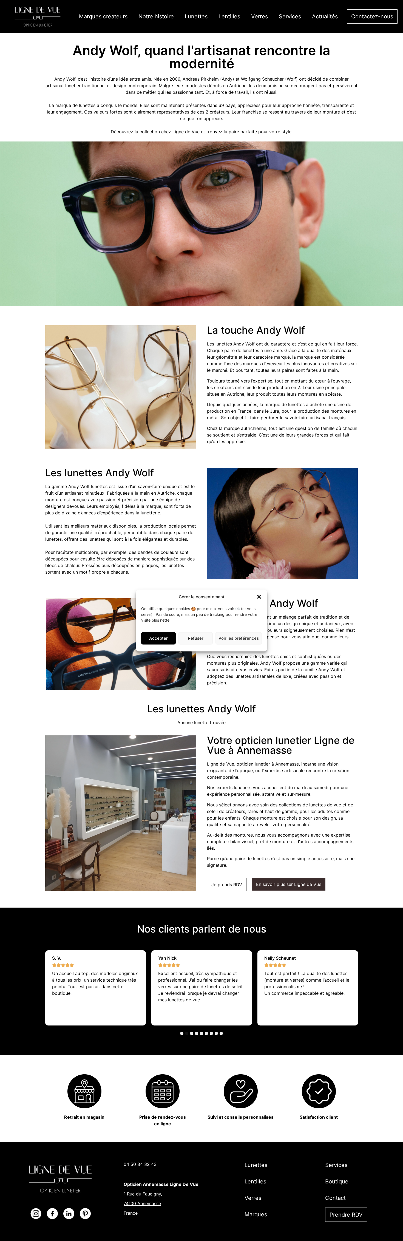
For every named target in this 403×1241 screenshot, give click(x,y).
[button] (259, 597)
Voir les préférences (238, 638)
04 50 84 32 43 (140, 1164)
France (131, 1213)
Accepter (158, 638)
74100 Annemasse (142, 1203)
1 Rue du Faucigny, (143, 1194)
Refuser (195, 638)
